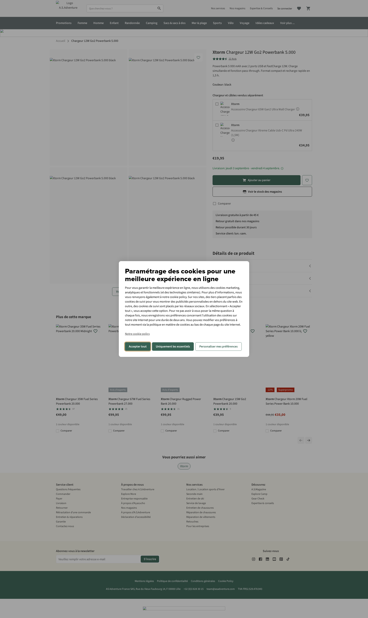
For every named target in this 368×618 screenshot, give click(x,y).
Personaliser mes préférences (218, 346)
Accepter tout (138, 346)
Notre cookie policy (137, 334)
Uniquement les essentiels (173, 346)
